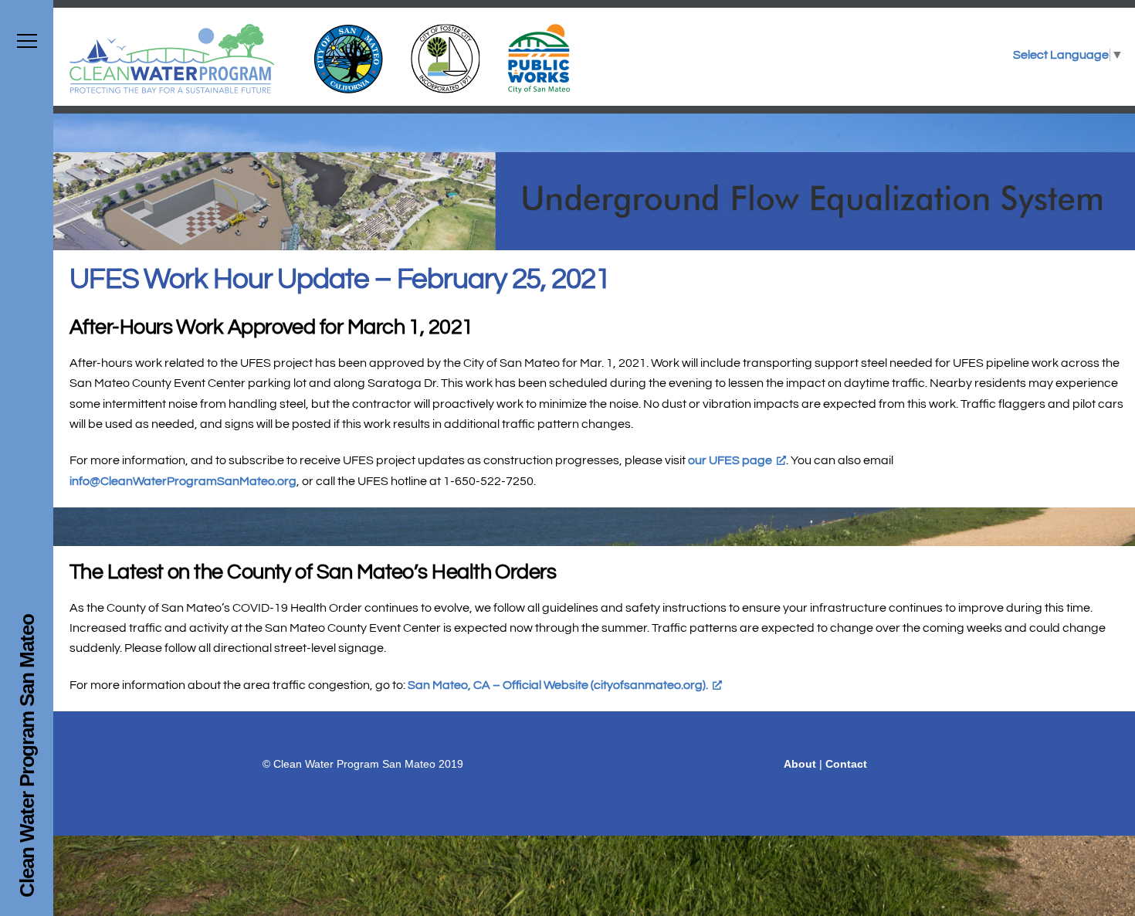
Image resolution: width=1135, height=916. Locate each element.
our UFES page (730, 460)
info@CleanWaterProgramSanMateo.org (182, 481)
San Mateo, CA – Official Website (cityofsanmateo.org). (558, 685)
